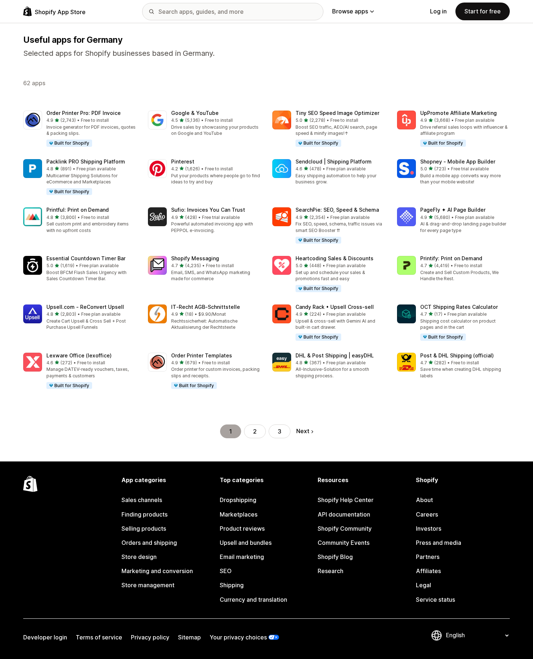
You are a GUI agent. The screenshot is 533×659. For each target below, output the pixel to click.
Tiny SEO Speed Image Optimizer (337, 113)
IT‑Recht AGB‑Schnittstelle (205, 307)
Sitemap (189, 637)
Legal (423, 585)
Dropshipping (238, 499)
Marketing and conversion (157, 571)
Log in (438, 11)
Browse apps (350, 11)
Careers (427, 514)
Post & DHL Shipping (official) (457, 355)
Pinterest (182, 161)
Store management (147, 585)
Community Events (343, 542)
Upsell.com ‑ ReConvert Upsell (85, 307)
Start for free (482, 11)
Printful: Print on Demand (77, 210)
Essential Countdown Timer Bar (85, 258)
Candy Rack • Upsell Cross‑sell (335, 307)
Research (330, 571)
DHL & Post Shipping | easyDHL (335, 355)
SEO (226, 571)
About (424, 499)
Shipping (232, 585)
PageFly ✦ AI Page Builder (453, 210)
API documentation (344, 514)
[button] (79, 129)
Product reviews (242, 528)
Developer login (45, 637)
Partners (427, 556)
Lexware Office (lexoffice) (79, 355)
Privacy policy (150, 637)
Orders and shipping (149, 542)
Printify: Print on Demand (451, 258)
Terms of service (99, 637)
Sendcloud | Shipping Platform (334, 161)
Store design (139, 556)
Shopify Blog (335, 556)
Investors (428, 528)
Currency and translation (253, 599)
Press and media (438, 542)
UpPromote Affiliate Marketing (458, 113)
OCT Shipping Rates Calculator (459, 307)
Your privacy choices (238, 637)
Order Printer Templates (201, 355)
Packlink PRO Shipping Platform (85, 161)
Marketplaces (238, 514)
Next (302, 431)
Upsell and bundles (246, 542)
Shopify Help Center (345, 499)
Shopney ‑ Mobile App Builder (457, 161)
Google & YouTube (195, 113)
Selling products (143, 528)
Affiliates (428, 571)
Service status (435, 599)
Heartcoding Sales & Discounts (334, 258)
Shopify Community (345, 528)
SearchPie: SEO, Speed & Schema (337, 210)
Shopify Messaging (195, 258)
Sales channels (141, 499)
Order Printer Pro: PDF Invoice (83, 113)
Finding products (144, 514)
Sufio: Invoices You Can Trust (208, 210)
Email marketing (242, 556)
